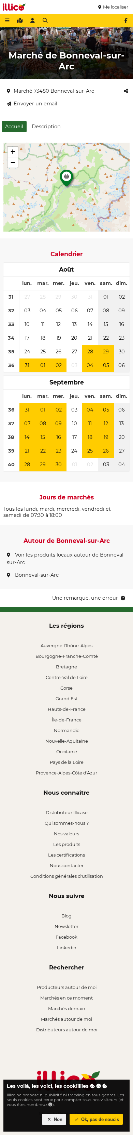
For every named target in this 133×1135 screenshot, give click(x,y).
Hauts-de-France (67, 709)
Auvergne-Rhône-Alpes (66, 645)
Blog (66, 915)
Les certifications (66, 855)
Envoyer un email (35, 104)
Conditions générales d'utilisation (66, 876)
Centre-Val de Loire (67, 677)
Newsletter (66, 926)
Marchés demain (66, 1008)
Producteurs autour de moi (67, 987)
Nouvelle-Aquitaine (66, 741)
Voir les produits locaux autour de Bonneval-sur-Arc (66, 558)
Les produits (66, 844)
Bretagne (66, 666)
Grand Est (66, 698)
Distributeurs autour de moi (66, 1029)
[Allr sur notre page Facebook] (125, 20)
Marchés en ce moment (66, 998)
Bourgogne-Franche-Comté (66, 656)
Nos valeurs (66, 833)
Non (57, 1119)
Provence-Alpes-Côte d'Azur (66, 772)
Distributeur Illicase (67, 812)
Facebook (66, 937)
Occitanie (66, 751)
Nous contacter (67, 865)
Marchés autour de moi (66, 1019)
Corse (66, 688)
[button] (66, 180)
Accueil (14, 126)
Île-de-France (67, 719)
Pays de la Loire (67, 762)
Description (46, 126)
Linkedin (66, 947)
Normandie (66, 730)
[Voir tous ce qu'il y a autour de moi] (19, 20)
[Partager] (125, 91)
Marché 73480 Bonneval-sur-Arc (54, 91)
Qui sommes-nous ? (67, 823)
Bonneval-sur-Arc (36, 575)
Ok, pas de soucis (99, 1119)
